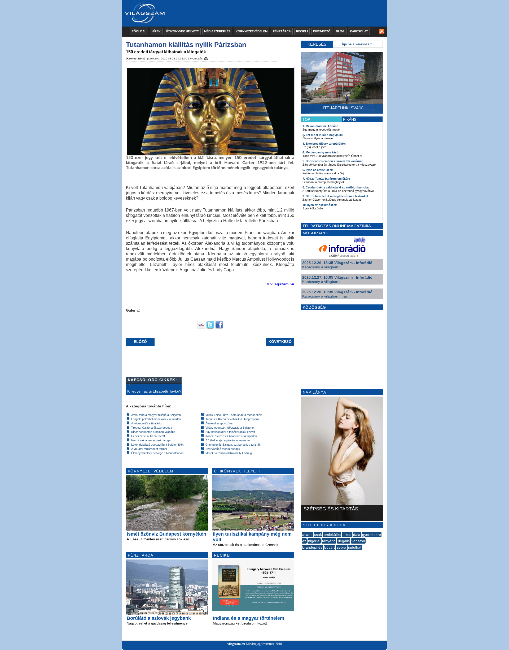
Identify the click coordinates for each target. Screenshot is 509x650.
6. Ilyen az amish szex (317, 169)
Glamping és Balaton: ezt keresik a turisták (233, 444)
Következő (280, 341)
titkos (347, 534)
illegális (343, 541)
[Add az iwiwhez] (201, 327)
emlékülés (332, 534)
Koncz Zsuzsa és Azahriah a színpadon (231, 436)
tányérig (329, 541)
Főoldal (139, 31)
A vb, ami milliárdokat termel (149, 448)
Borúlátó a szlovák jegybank (159, 618)
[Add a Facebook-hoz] (219, 327)
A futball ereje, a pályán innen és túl (227, 440)
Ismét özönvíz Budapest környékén (166, 534)
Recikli (302, 31)
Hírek (156, 31)
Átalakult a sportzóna (218, 423)
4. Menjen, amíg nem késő (320, 152)
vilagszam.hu (236, 644)
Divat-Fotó (322, 31)
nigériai (314, 541)
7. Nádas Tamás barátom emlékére (326, 178)
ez (304, 541)
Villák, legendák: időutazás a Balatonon (230, 427)
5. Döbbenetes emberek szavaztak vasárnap (332, 161)
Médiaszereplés (217, 31)
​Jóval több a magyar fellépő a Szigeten (156, 414)
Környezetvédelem (251, 31)
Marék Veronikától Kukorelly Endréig (228, 453)
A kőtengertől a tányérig (146, 423)
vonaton (358, 541)
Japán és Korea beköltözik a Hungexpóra (232, 419)
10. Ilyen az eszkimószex (319, 204)
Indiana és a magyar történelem (248, 618)
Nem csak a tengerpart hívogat (151, 440)
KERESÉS (317, 44)
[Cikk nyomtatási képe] (206, 58)
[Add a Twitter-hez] (210, 327)
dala (356, 534)
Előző (140, 341)
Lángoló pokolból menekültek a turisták (156, 419)
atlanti (307, 534)
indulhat (354, 547)
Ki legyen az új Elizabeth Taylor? (154, 391)
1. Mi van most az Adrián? (320, 126)
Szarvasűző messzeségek (222, 448)
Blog (340, 31)
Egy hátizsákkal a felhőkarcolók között (230, 431)
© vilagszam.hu (280, 284)
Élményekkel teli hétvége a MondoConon (157, 453)
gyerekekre (371, 534)
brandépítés (312, 547)
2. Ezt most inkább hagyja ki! (322, 134)
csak (318, 534)
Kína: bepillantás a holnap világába (153, 431)
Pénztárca (282, 31)
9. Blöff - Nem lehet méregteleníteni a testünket (335, 196)
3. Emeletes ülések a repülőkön (324, 143)
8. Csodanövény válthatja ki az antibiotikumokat (336, 187)
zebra (341, 547)
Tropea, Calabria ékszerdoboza (151, 427)
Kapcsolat (359, 31)
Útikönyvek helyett (182, 31)
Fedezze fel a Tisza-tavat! (148, 436)
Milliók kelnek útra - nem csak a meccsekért (233, 414)
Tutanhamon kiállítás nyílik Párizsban (186, 45)
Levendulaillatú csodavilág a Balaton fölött (157, 444)
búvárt (329, 547)
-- (302, 553)
